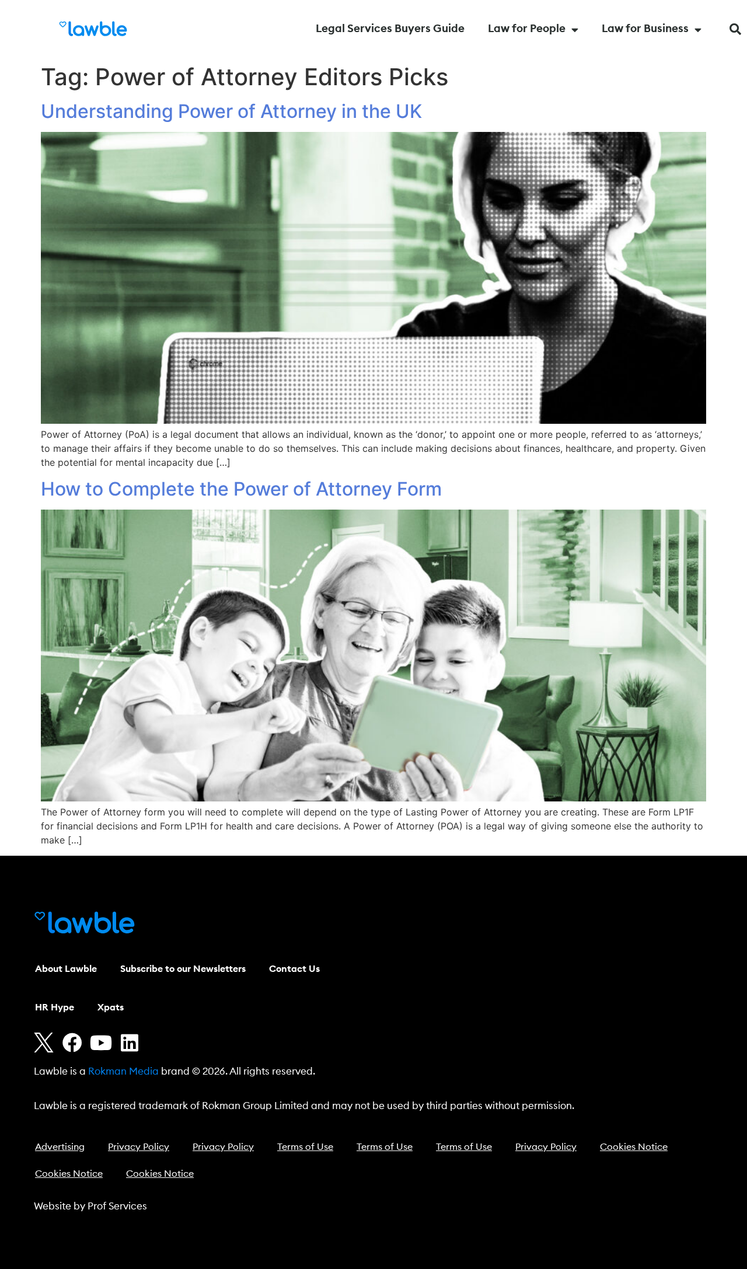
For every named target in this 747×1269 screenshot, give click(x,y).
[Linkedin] (129, 1042)
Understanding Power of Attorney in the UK (231, 111)
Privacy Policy (138, 1147)
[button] (735, 29)
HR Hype (54, 1007)
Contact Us (294, 969)
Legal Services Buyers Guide (390, 28)
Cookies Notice (634, 1147)
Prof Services (117, 1206)
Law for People (527, 28)
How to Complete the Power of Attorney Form (241, 488)
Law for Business (645, 28)
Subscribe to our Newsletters (183, 969)
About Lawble (66, 969)
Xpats (110, 1007)
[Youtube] (101, 1042)
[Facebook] (72, 1042)
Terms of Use (305, 1147)
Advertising (60, 1147)
